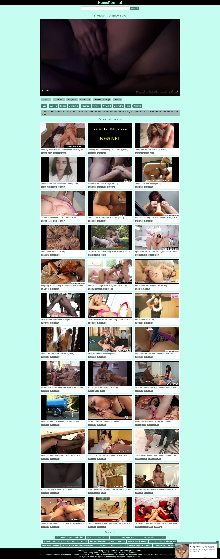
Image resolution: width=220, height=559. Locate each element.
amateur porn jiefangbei (137, 541)
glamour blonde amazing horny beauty (77, 545)
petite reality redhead (50, 545)
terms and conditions (119, 551)
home (80, 551)
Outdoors (53, 106)
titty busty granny (118, 541)
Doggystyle (118, 106)
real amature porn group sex (122, 537)
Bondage (137, 106)
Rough (63, 106)
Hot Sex (121, 553)
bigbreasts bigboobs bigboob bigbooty (110, 545)
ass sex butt (82, 541)
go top (139, 551)
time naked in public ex (99, 541)
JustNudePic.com (106, 553)
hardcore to (141, 537)
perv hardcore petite (156, 537)
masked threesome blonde (97, 537)
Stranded (107, 106)
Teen (128, 106)
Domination (73, 106)
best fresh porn (135, 555)
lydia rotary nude (91, 553)
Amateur (96, 106)
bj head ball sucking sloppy (140, 545)
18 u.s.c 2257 (90, 551)
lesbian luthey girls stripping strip (163, 541)
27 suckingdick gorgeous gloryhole (70, 537)
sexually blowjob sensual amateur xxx (59, 541)
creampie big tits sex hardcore (166, 545)
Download (117, 100)
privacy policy (103, 551)
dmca (132, 551)
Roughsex (86, 106)
